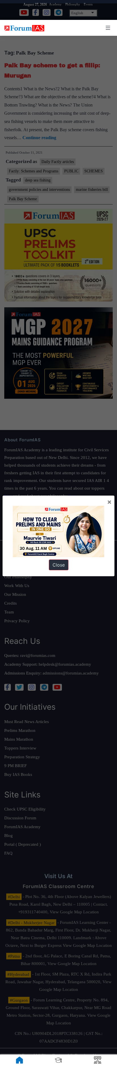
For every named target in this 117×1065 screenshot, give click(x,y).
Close (59, 565)
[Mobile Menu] (107, 28)
